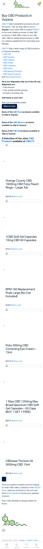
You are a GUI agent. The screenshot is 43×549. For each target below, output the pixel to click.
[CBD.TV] (21, 4)
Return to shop (9, 106)
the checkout (14, 493)
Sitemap (22, 540)
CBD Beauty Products (12, 71)
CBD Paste (8, 68)
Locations (29, 540)
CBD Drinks (8, 63)
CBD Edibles (8, 60)
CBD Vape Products (12, 74)
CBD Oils (7, 54)
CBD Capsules (9, 66)
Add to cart (17, 196)
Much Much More (13, 77)
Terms (36, 540)
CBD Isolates (8, 57)
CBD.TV (5, 24)
